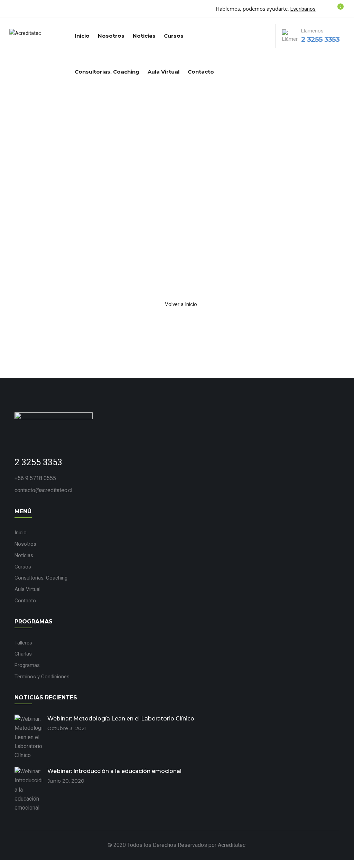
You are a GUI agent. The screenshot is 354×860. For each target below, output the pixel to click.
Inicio (82, 35)
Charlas (23, 654)
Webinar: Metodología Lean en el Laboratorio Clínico (120, 718)
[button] (336, 10)
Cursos (174, 35)
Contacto (201, 71)
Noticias (144, 35)
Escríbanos (303, 9)
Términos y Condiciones (42, 676)
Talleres (23, 643)
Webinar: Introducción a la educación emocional (114, 771)
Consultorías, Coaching (107, 71)
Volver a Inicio (181, 304)
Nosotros (111, 35)
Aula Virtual (163, 71)
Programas (27, 665)
